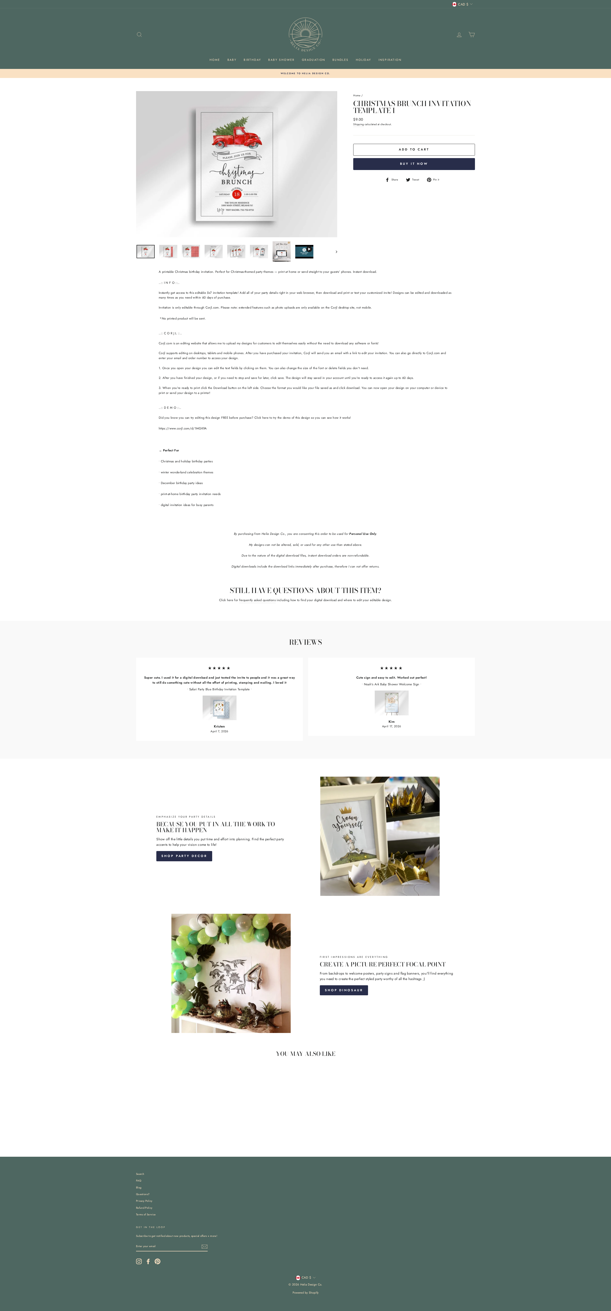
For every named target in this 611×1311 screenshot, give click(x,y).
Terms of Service (146, 1214)
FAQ (138, 1180)
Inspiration (390, 60)
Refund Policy (144, 1208)
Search (140, 1174)
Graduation (313, 60)
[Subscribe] (204, 1246)
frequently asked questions (257, 600)
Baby (232, 60)
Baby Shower (281, 60)
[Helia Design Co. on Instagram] (139, 1261)
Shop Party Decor (184, 856)
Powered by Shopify (306, 1292)
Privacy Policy (144, 1201)
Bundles (340, 60)
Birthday (252, 60)
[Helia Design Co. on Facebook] (148, 1261)
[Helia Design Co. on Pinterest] (157, 1261)
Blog (138, 1187)
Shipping (358, 124)
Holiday (363, 60)
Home (215, 60)
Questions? (142, 1194)
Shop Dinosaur (344, 990)
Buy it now (414, 163)
